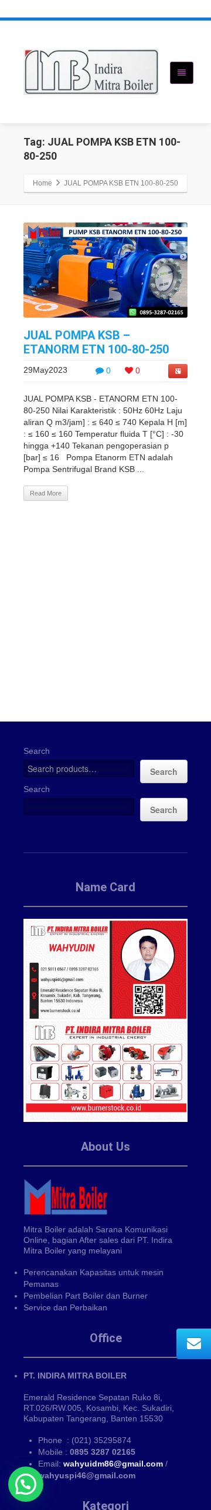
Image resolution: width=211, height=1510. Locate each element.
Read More (46, 493)
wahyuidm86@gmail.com (113, 1463)
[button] (25, 1484)
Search (36, 751)
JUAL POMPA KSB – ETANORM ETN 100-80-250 (96, 342)
